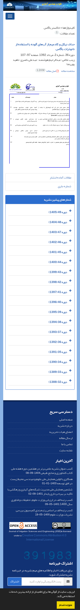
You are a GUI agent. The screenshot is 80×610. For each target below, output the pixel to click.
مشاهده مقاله (68, 71)
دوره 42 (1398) (58, 282)
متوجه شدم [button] (65, 604)
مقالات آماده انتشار (60, 177)
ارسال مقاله (66, 438)
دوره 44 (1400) (58, 262)
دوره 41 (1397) (58, 292)
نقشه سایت (66, 450)
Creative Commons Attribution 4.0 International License (44, 537)
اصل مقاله (47, 71)
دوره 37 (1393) (58, 332)
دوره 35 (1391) (58, 352)
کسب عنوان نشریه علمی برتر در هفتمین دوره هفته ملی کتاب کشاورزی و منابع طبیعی (42, 471)
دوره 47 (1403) (58, 232)
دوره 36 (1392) (58, 342)
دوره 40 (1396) (58, 302)
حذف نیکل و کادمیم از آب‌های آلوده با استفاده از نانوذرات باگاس (45, 46)
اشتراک (14, 581)
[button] (55, 596)
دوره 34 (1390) (58, 362)
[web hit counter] (48, 556)
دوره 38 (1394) (58, 322)
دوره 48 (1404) (58, 222)
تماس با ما (67, 444)
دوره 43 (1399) (58, 272)
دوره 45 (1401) (58, 252)
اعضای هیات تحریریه (61, 432)
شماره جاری (64, 186)
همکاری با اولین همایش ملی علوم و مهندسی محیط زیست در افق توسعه (41, 481)
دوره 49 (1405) (58, 212)
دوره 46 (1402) (58, 242)
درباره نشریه (65, 426)
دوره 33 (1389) (58, 372)
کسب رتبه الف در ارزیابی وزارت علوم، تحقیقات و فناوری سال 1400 (42, 502)
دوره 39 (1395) (58, 312)
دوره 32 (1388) (58, 382)
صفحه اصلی (66, 419)
